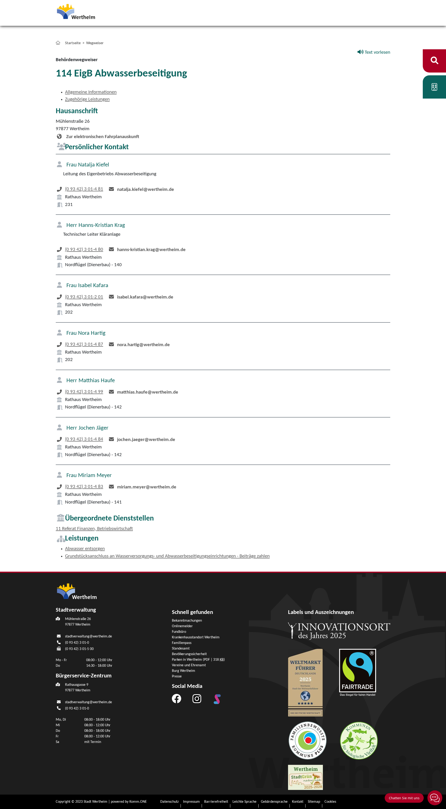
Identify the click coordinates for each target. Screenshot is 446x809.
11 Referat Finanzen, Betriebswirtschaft (94, 528)
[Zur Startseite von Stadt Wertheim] (89, 11)
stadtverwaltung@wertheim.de (88, 636)
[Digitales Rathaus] (434, 88)
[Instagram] (196, 698)
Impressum (191, 802)
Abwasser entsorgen (85, 548)
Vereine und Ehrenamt (189, 665)
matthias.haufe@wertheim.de (147, 392)
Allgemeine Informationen (91, 92)
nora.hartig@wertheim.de (143, 344)
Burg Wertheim (183, 671)
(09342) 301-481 (84, 189)
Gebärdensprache (274, 802)
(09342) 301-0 (77, 643)
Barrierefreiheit (216, 802)
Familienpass (181, 643)
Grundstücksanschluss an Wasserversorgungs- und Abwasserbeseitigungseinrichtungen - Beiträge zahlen (167, 556)
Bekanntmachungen (187, 621)
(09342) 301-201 (84, 297)
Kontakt (297, 802)
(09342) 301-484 (84, 439)
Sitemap (314, 802)
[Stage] (217, 699)
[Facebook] (176, 698)
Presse (177, 676)
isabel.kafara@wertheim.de (145, 297)
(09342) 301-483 (84, 486)
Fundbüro (179, 632)
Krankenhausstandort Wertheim (196, 637)
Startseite (73, 43)
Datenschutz (169, 802)
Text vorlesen (377, 52)
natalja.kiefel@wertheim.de (145, 189)
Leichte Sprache (244, 802)
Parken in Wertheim (198, 660)
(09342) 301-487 (84, 344)
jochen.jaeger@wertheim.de (146, 439)
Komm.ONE (138, 802)
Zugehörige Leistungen (87, 99)
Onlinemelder (182, 626)
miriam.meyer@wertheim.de (146, 487)
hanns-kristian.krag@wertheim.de (151, 249)
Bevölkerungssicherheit (189, 654)
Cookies (330, 802)
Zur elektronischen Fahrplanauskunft (102, 136)
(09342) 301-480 (84, 249)
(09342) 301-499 (84, 391)
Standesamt (181, 648)
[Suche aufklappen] (434, 60)
